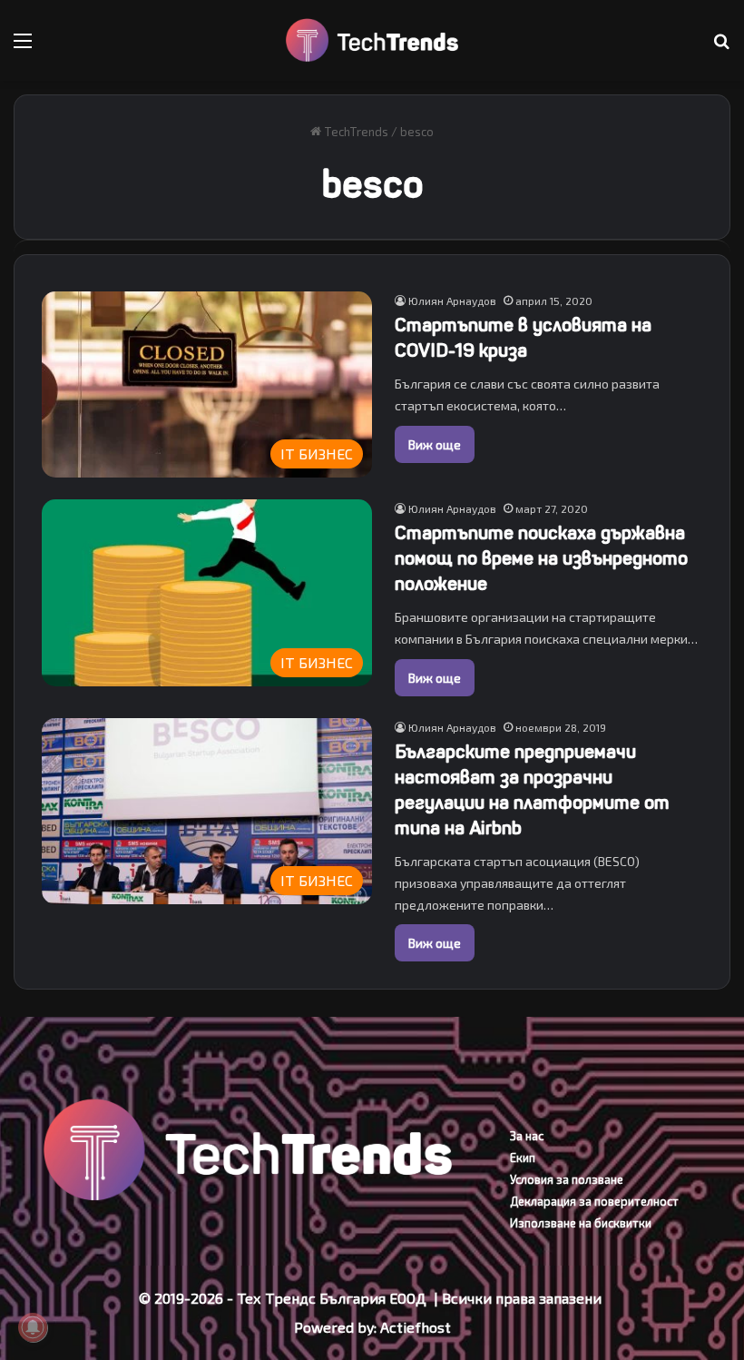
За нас (526, 1135)
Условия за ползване (566, 1179)
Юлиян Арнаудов (452, 300)
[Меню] (23, 46)
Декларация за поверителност (594, 1201)
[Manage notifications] (32, 1327)
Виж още (434, 444)
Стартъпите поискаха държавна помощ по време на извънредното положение (541, 559)
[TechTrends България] (372, 40)
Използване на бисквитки (580, 1223)
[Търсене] (721, 46)
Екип (522, 1157)
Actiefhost (415, 1326)
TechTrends (354, 131)
